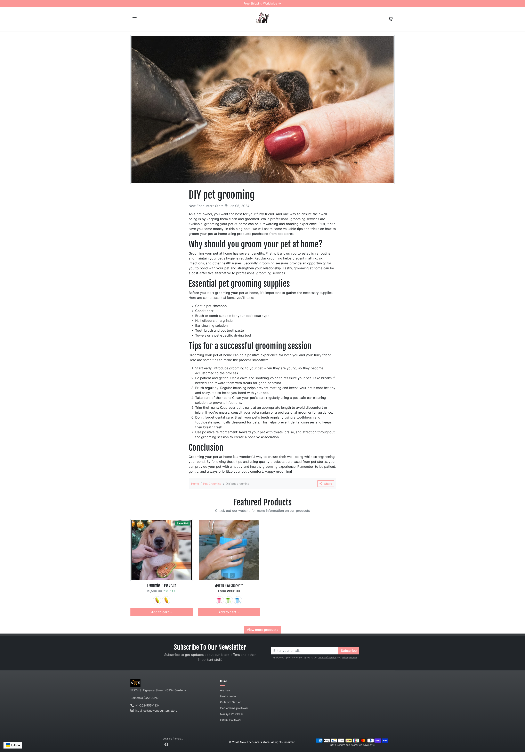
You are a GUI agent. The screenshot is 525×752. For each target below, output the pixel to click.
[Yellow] (166, 600)
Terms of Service (327, 657)
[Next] (165, 575)
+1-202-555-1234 (147, 705)
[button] (134, 19)
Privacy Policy (349, 657)
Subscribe (349, 650)
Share (328, 483)
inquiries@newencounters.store (156, 710)
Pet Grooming (212, 483)
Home (195, 483)
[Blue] (238, 600)
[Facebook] (166, 744)
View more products (262, 630)
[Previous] (158, 575)
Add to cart (160, 612)
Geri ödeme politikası (234, 708)
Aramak (225, 690)
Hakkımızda (228, 696)
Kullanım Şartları (230, 702)
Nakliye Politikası (231, 714)
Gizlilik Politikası (230, 720)
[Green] (157, 600)
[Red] (220, 600)
